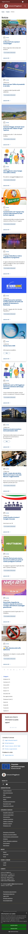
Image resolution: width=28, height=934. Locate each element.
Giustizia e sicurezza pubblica (10, 834)
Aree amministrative (8, 793)
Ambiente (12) (6, 679)
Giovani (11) (6, 691)
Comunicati (5, 854)
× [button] (26, 913)
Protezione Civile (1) (8, 699)
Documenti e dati (7, 804)
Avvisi (4, 856)
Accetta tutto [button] (14, 925)
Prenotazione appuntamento (9, 892)
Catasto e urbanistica (8, 821)
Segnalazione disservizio (8, 894)
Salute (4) (5, 702)
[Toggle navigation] (3, 6)
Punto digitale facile (7, 900)
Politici (4, 799)
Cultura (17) (6, 688)
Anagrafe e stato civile (8, 812)
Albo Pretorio (6, 845)
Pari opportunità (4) (7, 696)
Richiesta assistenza (8, 898)
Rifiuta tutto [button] (14, 928)
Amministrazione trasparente (10, 911)
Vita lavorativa (6, 817)
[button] (14, 931)
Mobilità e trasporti (7, 823)
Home (3, 12)
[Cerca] (25, 6)
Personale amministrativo (9, 801)
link (1, 922)
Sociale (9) (5, 705)
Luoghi (4, 863)
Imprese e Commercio (8, 819)
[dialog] (14, 923)
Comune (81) (6, 685)
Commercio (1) (6, 682)
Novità (7, 12)
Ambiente (5, 839)
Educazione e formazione (9, 832)
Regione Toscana (6, 1)
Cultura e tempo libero (8, 815)
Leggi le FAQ (6, 896)
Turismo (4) (5, 708)
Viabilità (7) (5, 711)
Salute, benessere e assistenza (10, 841)
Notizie (7, 37)
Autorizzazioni (6, 843)
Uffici (4, 795)
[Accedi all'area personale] (22, 1)
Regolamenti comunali (8, 806)
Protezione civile (7, 826)
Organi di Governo (7, 790)
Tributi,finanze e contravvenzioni (10, 837)
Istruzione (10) (6, 693)
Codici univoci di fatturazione (8, 880)
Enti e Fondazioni (7, 797)
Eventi (4, 865)
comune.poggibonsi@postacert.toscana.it (13, 884)
